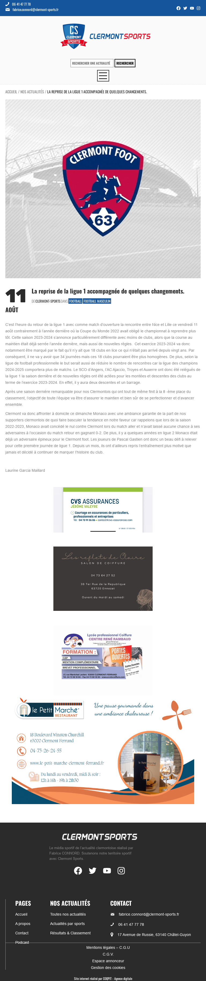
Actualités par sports (67, 923)
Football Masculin (97, 301)
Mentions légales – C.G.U (108, 947)
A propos (22, 923)
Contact (21, 933)
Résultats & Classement (70, 933)
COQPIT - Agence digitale (117, 978)
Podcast (22, 942)
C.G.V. (108, 954)
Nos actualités (32, 91)
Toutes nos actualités (68, 914)
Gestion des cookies (108, 967)
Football (75, 301)
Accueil (11, 91)
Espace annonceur (108, 961)
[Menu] (103, 75)
